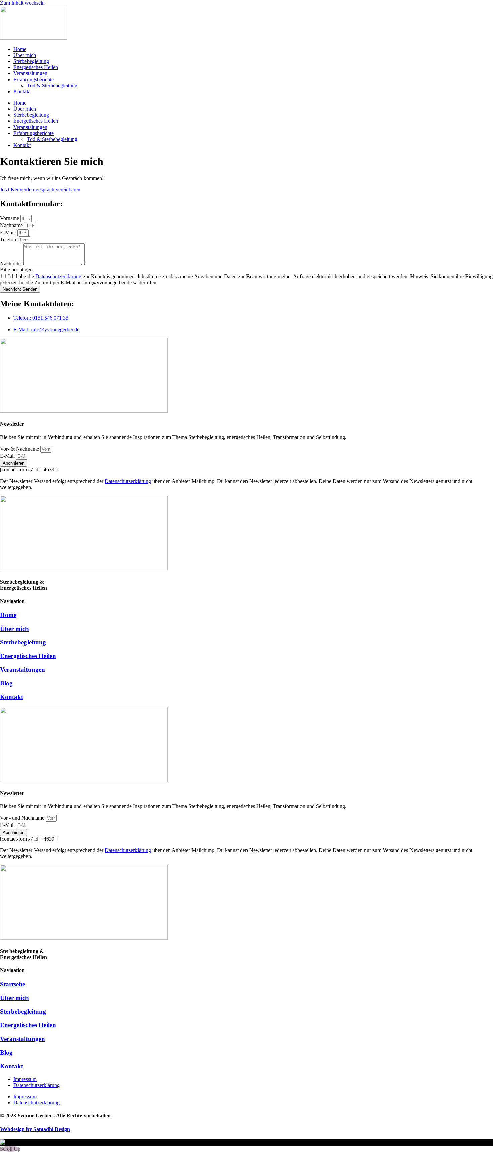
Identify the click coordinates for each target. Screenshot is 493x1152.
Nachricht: (11, 263)
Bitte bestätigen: (17, 269)
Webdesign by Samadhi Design (35, 1129)
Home (19, 49)
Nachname (12, 225)
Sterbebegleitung (31, 61)
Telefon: (9, 239)
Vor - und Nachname (23, 818)
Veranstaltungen (30, 73)
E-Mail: (8, 232)
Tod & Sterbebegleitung (52, 85)
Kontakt (22, 91)
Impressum (25, 1079)
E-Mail (8, 456)
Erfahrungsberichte (33, 79)
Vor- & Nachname (20, 449)
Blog (6, 683)
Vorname (10, 218)
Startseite (12, 984)
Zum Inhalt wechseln (22, 3)
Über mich (24, 55)
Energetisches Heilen (35, 67)
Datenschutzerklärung (58, 276)
